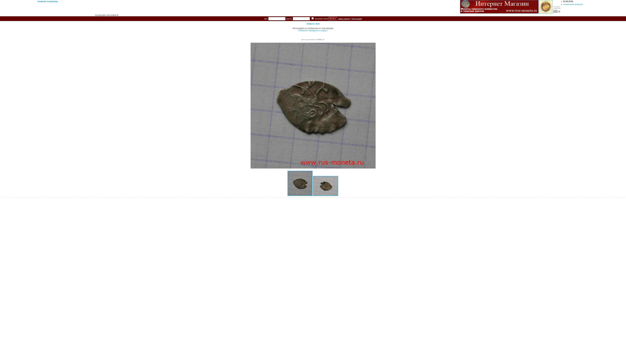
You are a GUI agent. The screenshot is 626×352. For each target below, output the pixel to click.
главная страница (47, 1)
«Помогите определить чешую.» (313, 30)
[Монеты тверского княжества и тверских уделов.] (499, 13)
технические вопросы (573, 4)
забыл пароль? (344, 19)
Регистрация (356, 19)
